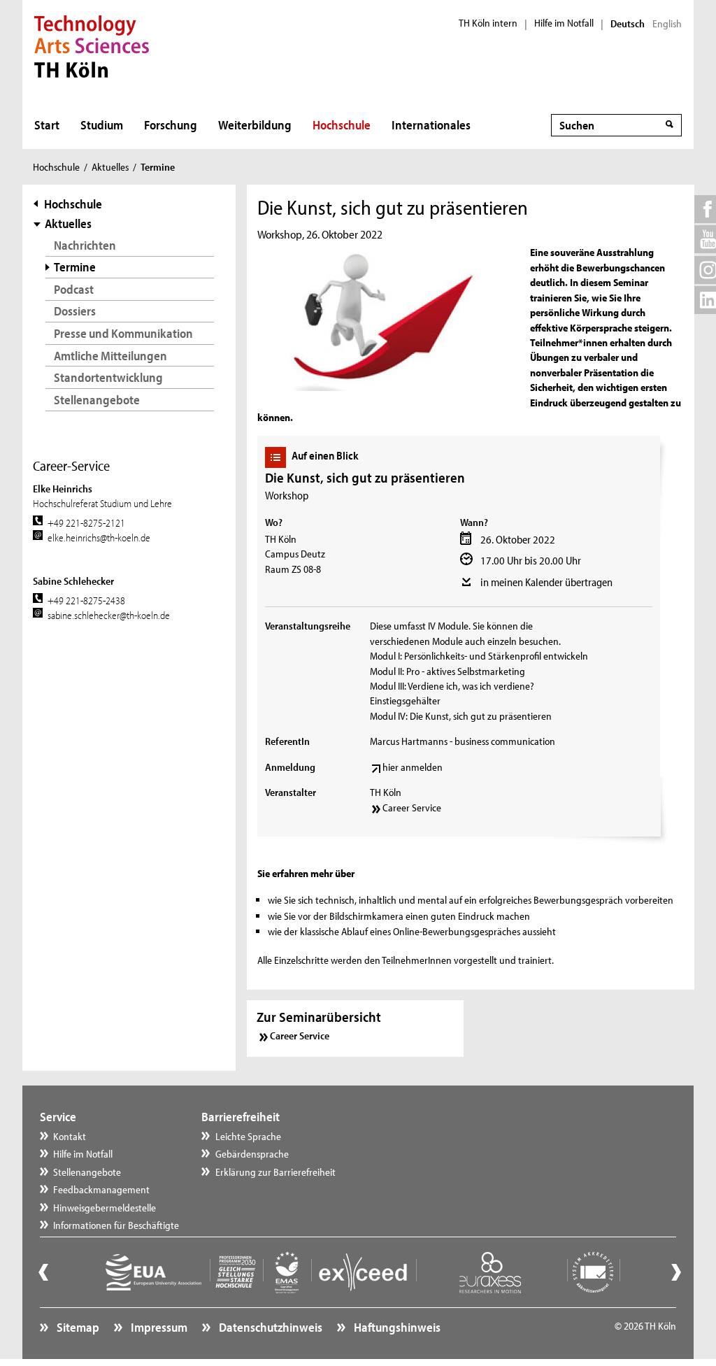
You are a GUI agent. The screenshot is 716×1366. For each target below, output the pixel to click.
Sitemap (77, 1327)
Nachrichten (85, 245)
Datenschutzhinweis (269, 1327)
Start (46, 125)
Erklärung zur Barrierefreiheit (275, 1172)
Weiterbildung (255, 125)
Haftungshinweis (396, 1327)
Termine (75, 267)
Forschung (170, 125)
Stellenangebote (97, 400)
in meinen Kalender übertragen (546, 582)
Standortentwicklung (108, 377)
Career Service (411, 807)
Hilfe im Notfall (564, 23)
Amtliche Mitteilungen (110, 356)
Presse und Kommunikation (123, 333)
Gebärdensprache (252, 1153)
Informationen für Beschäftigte (116, 1225)
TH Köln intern (488, 23)
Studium (101, 125)
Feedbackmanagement (101, 1189)
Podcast (74, 289)
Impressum (158, 1327)
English (667, 24)
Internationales (431, 125)
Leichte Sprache (248, 1136)
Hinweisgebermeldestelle (104, 1207)
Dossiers (75, 311)
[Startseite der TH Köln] (92, 45)
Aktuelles (110, 166)
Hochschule (342, 125)
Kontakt (69, 1136)
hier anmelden (412, 767)
